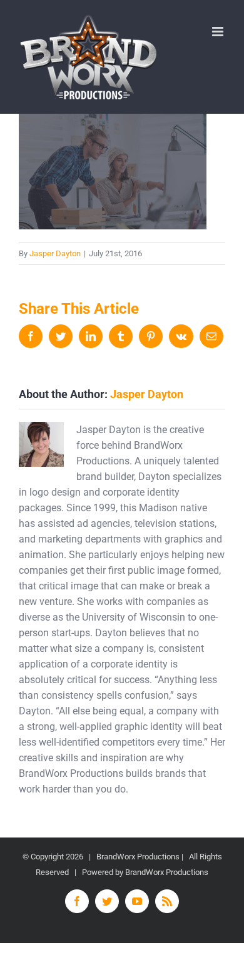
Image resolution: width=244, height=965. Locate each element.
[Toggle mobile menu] (218, 31)
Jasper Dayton (55, 253)
